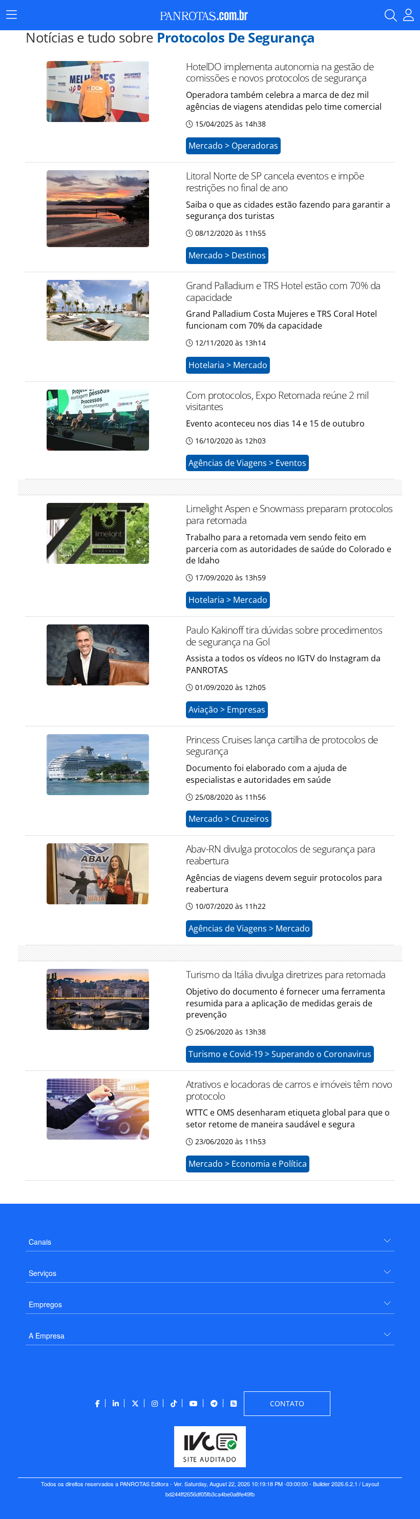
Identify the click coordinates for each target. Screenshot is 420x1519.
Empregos (45, 1304)
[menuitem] (210, 1237)
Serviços (42, 1273)
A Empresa (47, 1335)
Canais (40, 1242)
